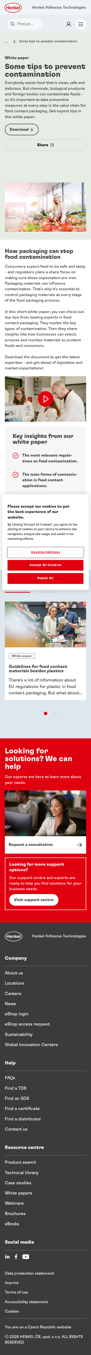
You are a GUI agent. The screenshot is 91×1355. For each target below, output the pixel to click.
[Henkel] (13, 936)
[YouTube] (25, 1256)
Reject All (45, 578)
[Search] (13, 24)
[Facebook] (16, 1256)
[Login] (69, 24)
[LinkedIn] (7, 1256)
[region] (45, 542)
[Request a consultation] (45, 822)
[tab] (45, 713)
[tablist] (45, 713)
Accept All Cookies (45, 565)
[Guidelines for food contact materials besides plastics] (45, 651)
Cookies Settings (45, 552)
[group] (45, 659)
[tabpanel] (45, 664)
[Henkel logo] (13, 8)
